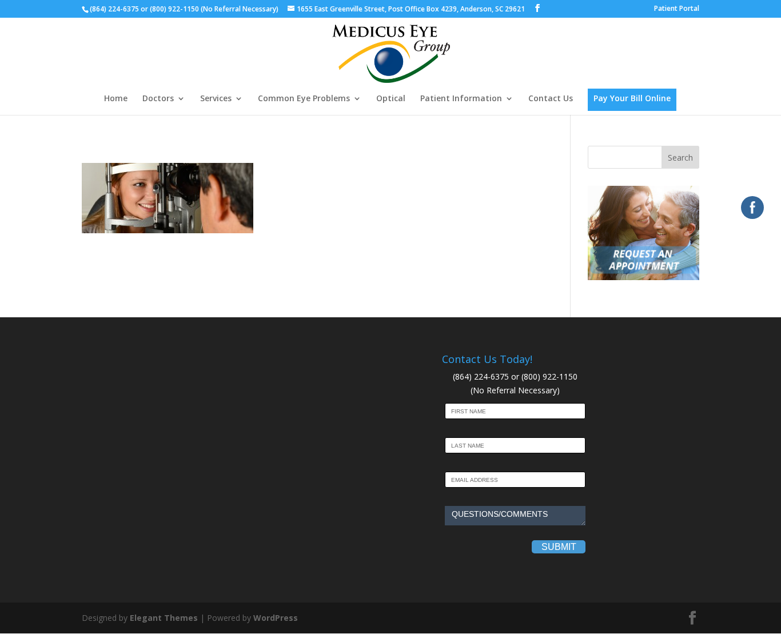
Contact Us (550, 98)
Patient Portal (676, 9)
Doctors (158, 98)
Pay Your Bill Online (632, 98)
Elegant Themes (164, 617)
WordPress (275, 617)
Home (115, 98)
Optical (390, 98)
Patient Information (461, 98)
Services (216, 98)
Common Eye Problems (304, 98)
